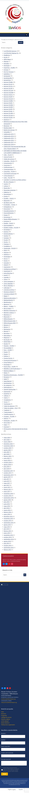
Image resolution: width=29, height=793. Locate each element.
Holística (6, 254)
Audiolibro (7, 74)
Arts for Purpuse (8, 72)
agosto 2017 (7, 477)
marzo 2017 (7, 487)
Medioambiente (8, 300)
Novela (6, 344)
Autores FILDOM (8, 92)
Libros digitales (8, 283)
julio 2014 (6, 543)
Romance (6, 377)
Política (6, 356)
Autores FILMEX (8, 101)
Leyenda (6, 277)
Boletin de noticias (9, 130)
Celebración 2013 (9, 134)
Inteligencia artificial (10, 269)
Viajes (5, 425)
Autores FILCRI (8, 88)
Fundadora (7, 246)
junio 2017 (7, 481)
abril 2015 (6, 529)
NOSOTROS (7, 341)
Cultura (6, 186)
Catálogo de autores (6, 717)
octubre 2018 (7, 462)
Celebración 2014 (9, 136)
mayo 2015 (7, 527)
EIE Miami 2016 (8, 202)
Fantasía (6, 238)
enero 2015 (7, 533)
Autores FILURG (8, 113)
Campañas (7, 132)
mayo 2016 (7, 506)
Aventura (6, 119)
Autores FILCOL (8, 86)
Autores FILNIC (8, 103)
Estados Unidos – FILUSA (11, 227)
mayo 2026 (7, 437)
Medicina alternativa (10, 298)
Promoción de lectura (10, 360)
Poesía (5, 352)
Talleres (6, 395)
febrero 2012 (7, 549)
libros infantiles (8, 285)
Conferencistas (8, 167)
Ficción (6, 240)
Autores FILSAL (8, 111)
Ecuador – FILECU (9, 198)
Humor (6, 261)
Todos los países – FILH (10, 408)
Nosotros (3, 713)
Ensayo (6, 215)
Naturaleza (7, 335)
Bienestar (6, 126)
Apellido (3, 740)
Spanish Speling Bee (9, 389)
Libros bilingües (8, 281)
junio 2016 (7, 504)
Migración (7, 317)
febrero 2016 (7, 512)
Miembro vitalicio (9, 312)
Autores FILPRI (8, 109)
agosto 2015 (7, 525)
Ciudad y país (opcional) (7, 753)
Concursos (7, 165)
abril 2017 (6, 485)
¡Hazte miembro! (5, 723)
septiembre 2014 (9, 539)
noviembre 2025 (8, 446)
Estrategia (7, 229)
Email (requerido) (6, 746)
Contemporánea (8, 169)
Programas (4, 715)
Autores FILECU (8, 94)
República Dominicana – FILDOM (13, 375)
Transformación (8, 414)
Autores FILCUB (8, 90)
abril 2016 (6, 508)
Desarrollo (7, 188)
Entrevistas (7, 217)
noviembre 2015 (8, 518)
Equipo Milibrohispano (10, 219)
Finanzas (6, 244)
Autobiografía (8, 78)
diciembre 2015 (8, 516)
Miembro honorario (9, 310)
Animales (6, 63)
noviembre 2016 (8, 493)
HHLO (5, 250)
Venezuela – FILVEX (9, 420)
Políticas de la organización (8, 724)
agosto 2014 (7, 541)
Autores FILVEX (8, 117)
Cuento (6, 184)
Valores (6, 418)
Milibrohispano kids (9, 321)
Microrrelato (7, 308)
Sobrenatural (7, 387)
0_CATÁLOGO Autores (10, 51)
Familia (6, 236)
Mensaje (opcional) (6, 759)
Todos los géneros (9, 406)
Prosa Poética (8, 362)
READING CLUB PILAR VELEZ (12, 368)
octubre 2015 (7, 520)
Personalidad (7, 348)
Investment (7, 271)
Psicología (7, 364)
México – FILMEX (8, 306)
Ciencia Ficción (8, 157)
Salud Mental (7, 381)
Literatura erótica (9, 290)
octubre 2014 (7, 537)
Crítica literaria (8, 175)
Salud (5, 379)
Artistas (6, 70)
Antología (6, 65)
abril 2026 (6, 439)
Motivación (7, 329)
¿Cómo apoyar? (5, 721)
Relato (5, 373)
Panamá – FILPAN (9, 346)
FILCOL (6, 242)
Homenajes (7, 256)
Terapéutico (7, 400)
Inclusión (6, 263)
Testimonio (7, 404)
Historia (6, 252)
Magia (5, 296)
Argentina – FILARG (9, 67)
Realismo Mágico (8, 371)
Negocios (6, 337)
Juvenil (5, 275)
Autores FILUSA (8, 115)
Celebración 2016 (9, 140)
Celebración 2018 (9, 144)
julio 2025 (6, 452)
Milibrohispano (8, 319)
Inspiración (7, 267)
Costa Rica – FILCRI (9, 171)
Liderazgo (6, 288)
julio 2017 (6, 479)
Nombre (3, 733)
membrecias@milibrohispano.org (8, 699)
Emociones (7, 209)
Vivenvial (6, 427)
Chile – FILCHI (8, 155)
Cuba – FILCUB (8, 177)
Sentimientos (7, 383)
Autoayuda (7, 76)
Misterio (6, 325)
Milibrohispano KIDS (10, 323)
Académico (7, 55)
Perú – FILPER (8, 350)
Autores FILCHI (8, 84)
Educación (7, 200)
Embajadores (7, 207)
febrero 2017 (7, 489)
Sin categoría (7, 385)
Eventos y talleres (5, 719)
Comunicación (8, 163)
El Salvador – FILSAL (9, 204)
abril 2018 (6, 468)
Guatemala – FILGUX (10, 248)
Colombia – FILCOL (9, 161)
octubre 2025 (7, 448)
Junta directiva (8, 273)
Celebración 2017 (9, 142)
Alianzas (6, 61)
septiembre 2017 (9, 475)
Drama (6, 196)
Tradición (6, 410)
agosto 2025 (7, 450)
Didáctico (6, 192)
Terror (6, 402)
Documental (7, 194)
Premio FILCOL (8, 358)
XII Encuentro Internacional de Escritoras (15, 429)
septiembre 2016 (9, 498)
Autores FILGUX (8, 99)
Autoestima (7, 80)
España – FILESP (8, 223)
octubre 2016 (7, 495)
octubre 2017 (7, 473)
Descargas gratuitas (9, 190)
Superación (7, 391)
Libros (5, 279)
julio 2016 (6, 502)
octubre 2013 (7, 545)
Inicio (2, 712)
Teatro (6, 398)
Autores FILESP (8, 97)
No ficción (7, 339)
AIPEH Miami (7, 59)
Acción (5, 57)
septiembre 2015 (9, 522)
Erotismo (6, 221)
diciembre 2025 (8, 444)
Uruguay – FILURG (9, 416)
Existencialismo (8, 234)
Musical (6, 331)
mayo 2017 (7, 483)
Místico (6, 327)
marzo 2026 (7, 441)
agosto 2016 (7, 500)
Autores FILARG (8, 82)
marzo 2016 (7, 510)
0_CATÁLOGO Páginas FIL (11, 53)
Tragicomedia (8, 412)
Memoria (6, 304)
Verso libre (7, 422)
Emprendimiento (9, 213)
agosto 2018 (7, 464)
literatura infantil (9, 292)
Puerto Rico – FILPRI (9, 366)
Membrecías (7, 302)
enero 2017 (7, 491)
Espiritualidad (8, 225)
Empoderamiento (9, 211)
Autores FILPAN (8, 105)
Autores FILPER (8, 107)
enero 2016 (7, 514)
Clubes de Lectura (9, 159)
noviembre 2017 (8, 471)
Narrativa (6, 333)
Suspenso (6, 393)
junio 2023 (7, 458)
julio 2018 (6, 466)
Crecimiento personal (10, 173)
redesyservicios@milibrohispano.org (9, 702)
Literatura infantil (9, 294)
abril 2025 (6, 454)
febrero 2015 (7, 531)
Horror (6, 258)
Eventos (6, 231)
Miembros (7, 315)
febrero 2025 (7, 456)
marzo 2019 (7, 460)
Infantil (6, 265)
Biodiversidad (8, 128)
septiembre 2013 (9, 547)
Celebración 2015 (9, 138)
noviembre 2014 (8, 535)
